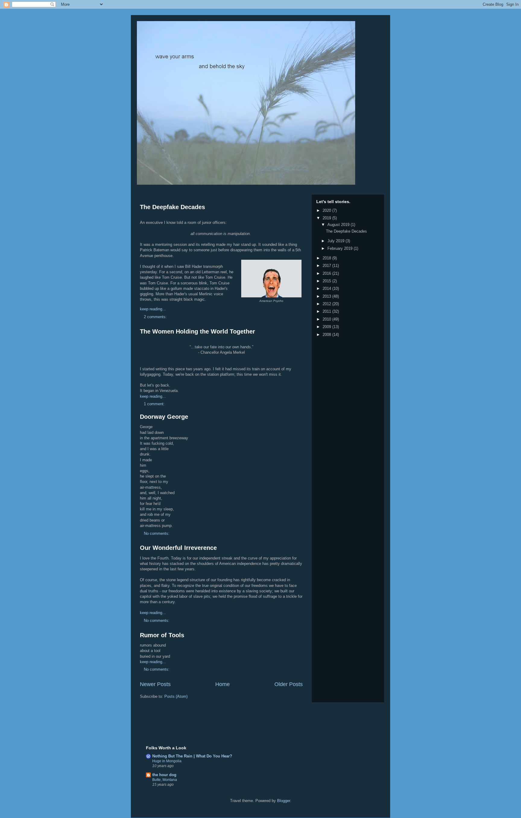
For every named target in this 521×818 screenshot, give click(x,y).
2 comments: (156, 317)
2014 (327, 288)
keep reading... (153, 309)
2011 (327, 311)
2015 (327, 281)
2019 (327, 218)
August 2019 (339, 224)
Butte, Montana (164, 780)
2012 (327, 304)
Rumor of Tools (162, 635)
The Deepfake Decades (172, 207)
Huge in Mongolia (167, 761)
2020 (327, 210)
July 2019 (336, 241)
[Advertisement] (216, 726)
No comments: (157, 533)
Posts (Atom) (176, 696)
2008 (327, 334)
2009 (327, 326)
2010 (327, 319)
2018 (327, 258)
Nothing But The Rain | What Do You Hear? (192, 756)
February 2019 (340, 248)
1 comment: (155, 404)
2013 (327, 296)
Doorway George (164, 416)
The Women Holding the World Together (197, 331)
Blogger (283, 800)
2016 (327, 273)
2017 (327, 265)
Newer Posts (155, 684)
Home (222, 684)
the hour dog (164, 775)
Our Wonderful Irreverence (178, 547)
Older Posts (288, 684)
